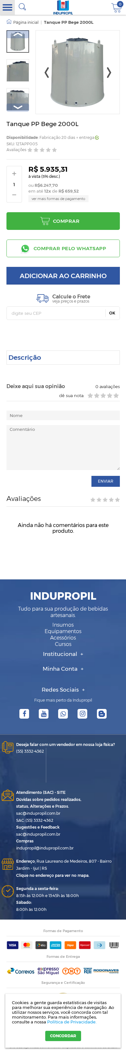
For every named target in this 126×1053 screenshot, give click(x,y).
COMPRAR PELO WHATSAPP (70, 248)
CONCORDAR (63, 1035)
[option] (17, 41)
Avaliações (16, 149)
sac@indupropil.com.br (38, 813)
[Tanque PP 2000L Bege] (17, 41)
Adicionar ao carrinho (63, 276)
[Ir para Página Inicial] (22, 22)
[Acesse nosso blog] (102, 714)
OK (112, 313)
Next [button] (17, 108)
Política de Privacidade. (72, 1021)
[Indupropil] (63, 7)
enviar (105, 481)
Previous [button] (17, 34)
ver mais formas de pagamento (58, 198)
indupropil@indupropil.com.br (45, 848)
